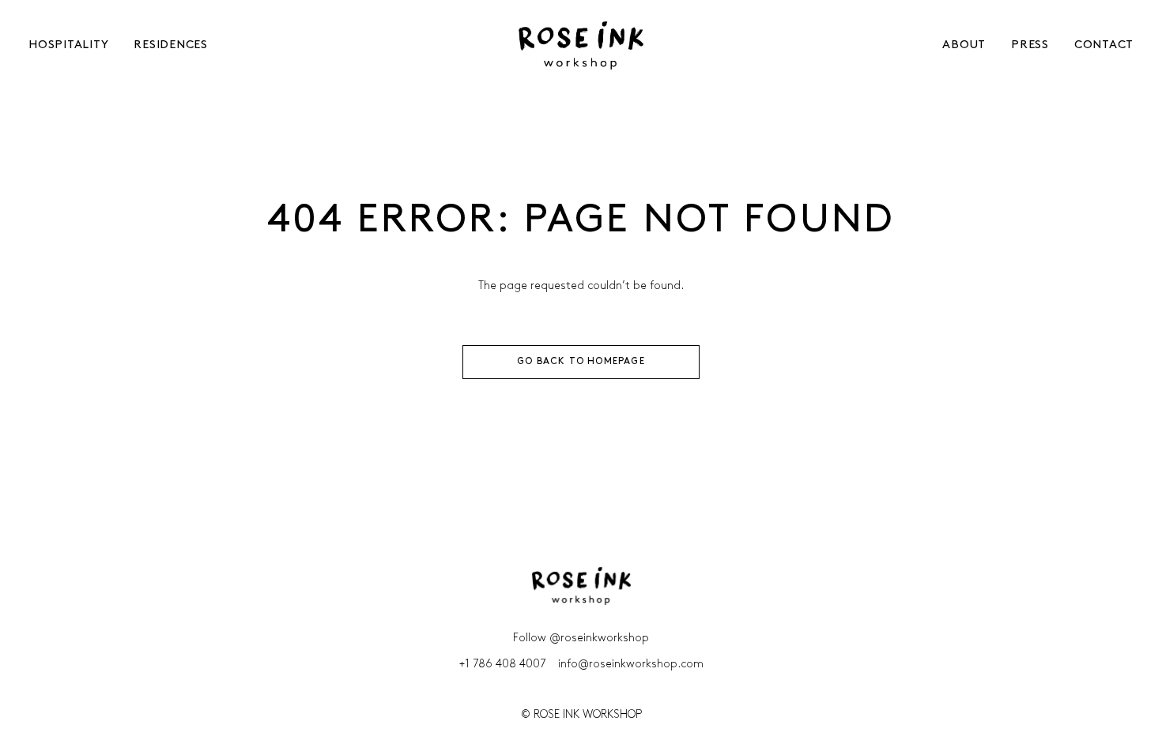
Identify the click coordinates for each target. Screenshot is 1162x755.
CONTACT (1104, 45)
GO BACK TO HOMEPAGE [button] (581, 361)
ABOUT (964, 45)
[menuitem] (59, 45)
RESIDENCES (171, 45)
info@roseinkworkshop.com (631, 664)
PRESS (1030, 45)
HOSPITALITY (68, 45)
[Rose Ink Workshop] (581, 45)
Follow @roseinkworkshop (581, 638)
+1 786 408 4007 (502, 664)
